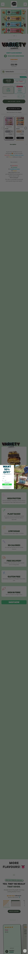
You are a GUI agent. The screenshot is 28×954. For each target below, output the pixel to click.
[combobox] (3, 480)
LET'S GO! (7, 484)
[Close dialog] (27, 465)
